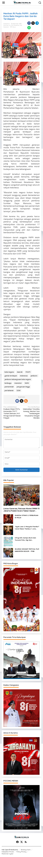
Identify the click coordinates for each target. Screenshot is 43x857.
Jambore (34, 376)
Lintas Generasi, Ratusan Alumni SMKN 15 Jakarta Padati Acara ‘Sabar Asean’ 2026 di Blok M (21, 509)
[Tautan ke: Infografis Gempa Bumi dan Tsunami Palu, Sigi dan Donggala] (8, 541)
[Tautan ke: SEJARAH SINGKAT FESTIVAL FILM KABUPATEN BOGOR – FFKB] (8, 552)
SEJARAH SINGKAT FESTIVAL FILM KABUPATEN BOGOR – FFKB (27, 550)
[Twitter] (21, 401)
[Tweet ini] (33, 23)
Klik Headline (15, 25)
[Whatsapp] (29, 27)
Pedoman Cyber (7, 854)
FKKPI (28, 372)
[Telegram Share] (37, 23)
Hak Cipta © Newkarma (10, 850)
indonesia (24, 376)
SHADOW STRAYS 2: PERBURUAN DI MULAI (26, 516)
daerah (19, 372)
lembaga (8, 383)
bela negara (9, 372)
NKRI (27, 383)
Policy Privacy (21, 852)
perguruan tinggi (23, 387)
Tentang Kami (26, 850)
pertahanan (9, 390)
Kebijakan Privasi (8, 852)
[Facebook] (17, 401)
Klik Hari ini (7, 25)
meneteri (18, 383)
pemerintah (9, 387)
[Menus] (3, 2)
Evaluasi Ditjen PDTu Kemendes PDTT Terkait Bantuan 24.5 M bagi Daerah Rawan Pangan (12, 412)
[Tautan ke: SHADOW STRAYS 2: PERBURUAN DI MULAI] (8, 519)
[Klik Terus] (22, 2)
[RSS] (26, 401)
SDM (18, 390)
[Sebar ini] (29, 23)
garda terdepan (11, 376)
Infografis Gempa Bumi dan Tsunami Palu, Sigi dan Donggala (25, 539)
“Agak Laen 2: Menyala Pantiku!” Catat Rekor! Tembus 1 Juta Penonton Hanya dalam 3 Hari (27, 528)
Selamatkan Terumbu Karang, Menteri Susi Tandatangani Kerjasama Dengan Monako (31, 412)
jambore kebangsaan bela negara (18, 379)
